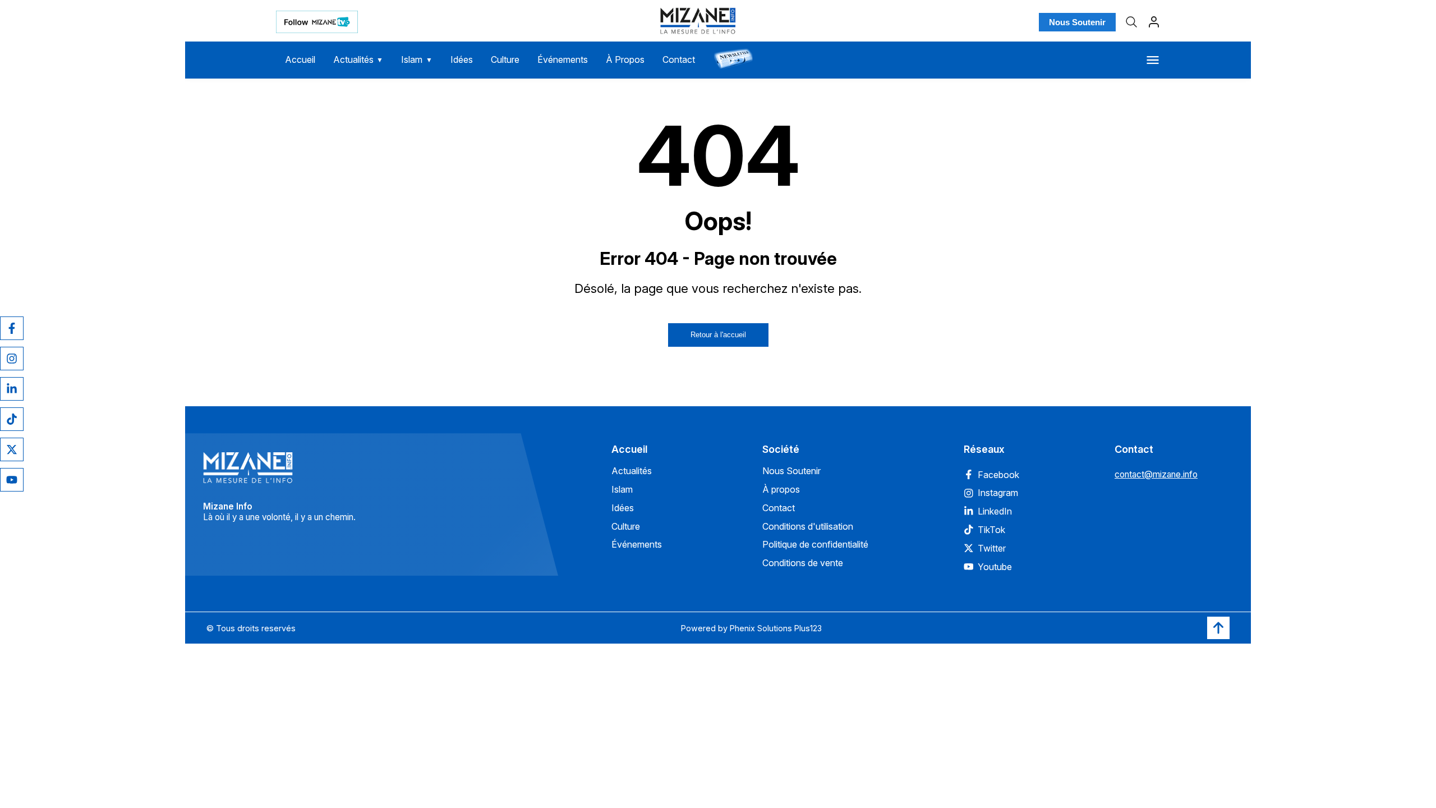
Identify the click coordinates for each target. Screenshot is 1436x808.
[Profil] (1154, 22)
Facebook (998, 474)
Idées (461, 59)
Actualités (358, 59)
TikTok (991, 529)
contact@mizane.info (1156, 474)
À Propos (625, 59)
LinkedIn (995, 511)
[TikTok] (12, 419)
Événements (562, 59)
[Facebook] (12, 328)
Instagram (998, 492)
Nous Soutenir (1077, 22)
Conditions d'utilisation (807, 526)
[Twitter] (12, 449)
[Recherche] (1131, 22)
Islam (416, 59)
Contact (678, 59)
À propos (781, 489)
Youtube (995, 566)
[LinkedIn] (12, 389)
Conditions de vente (802, 562)
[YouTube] (12, 480)
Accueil (300, 59)
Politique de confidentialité (815, 544)
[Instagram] (12, 358)
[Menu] (1153, 60)
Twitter (992, 548)
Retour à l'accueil (718, 334)
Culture (505, 59)
